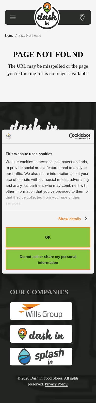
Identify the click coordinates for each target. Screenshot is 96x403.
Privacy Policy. (58, 384)
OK (48, 237)
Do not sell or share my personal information (48, 259)
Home (10, 35)
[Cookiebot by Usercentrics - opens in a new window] (69, 136)
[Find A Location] (82, 17)
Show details (69, 218)
